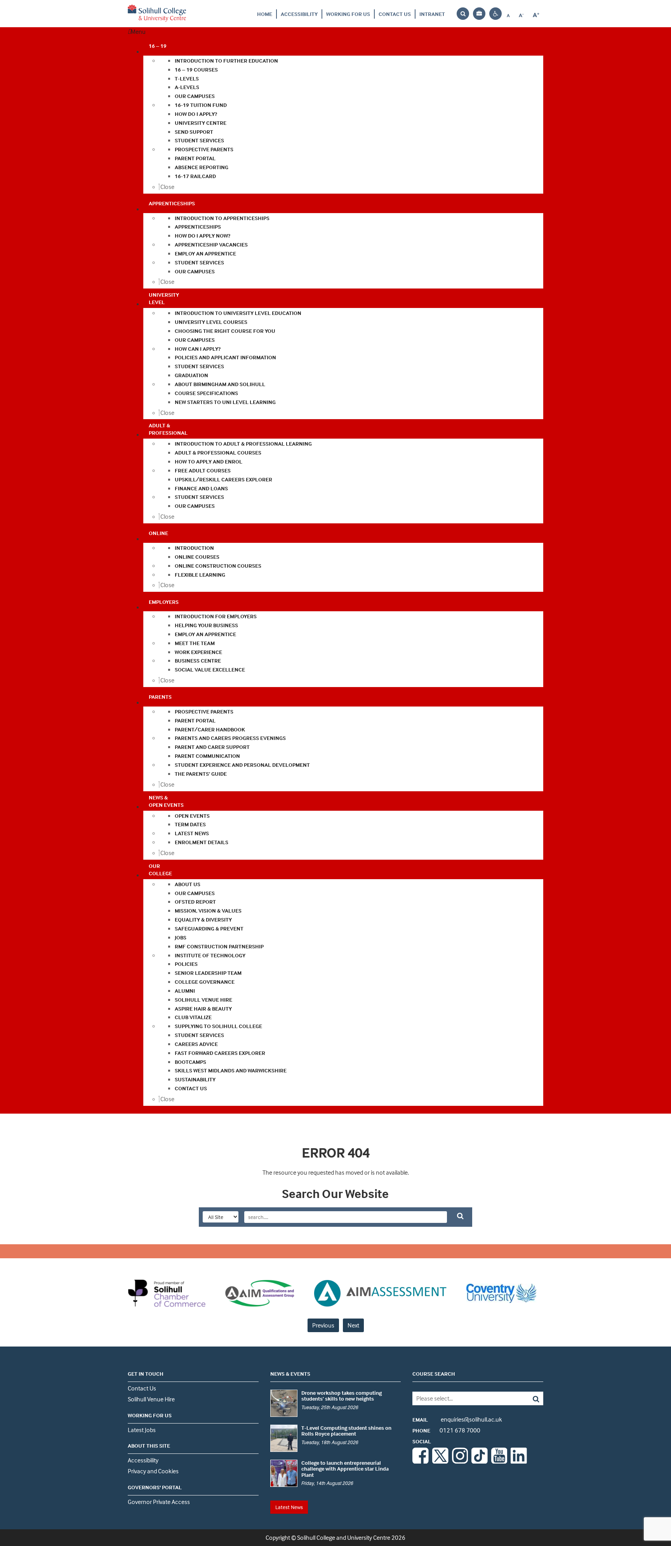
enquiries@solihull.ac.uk (457, 1419)
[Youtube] (499, 1461)
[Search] (530, 1398)
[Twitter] (440, 1461)
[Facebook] (420, 1461)
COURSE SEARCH (433, 1373)
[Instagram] (460, 1461)
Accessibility (299, 13)
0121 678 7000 (446, 1430)
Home (264, 13)
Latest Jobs (142, 1430)
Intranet (432, 13)
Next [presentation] (353, 1325)
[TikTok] (479, 1461)
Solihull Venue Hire (151, 1399)
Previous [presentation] (323, 1325)
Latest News (289, 1507)
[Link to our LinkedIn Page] (519, 1461)
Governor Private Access (159, 1502)
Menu (138, 31)
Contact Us (395, 13)
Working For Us (348, 13)
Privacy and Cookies (153, 1471)
